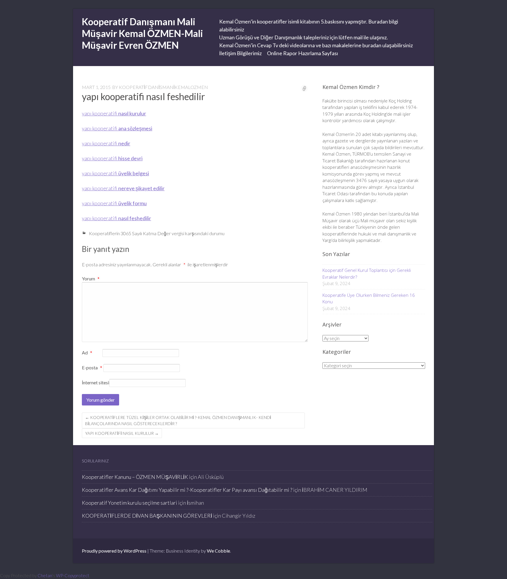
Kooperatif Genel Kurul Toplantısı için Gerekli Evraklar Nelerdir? (366, 273)
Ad (87, 353)
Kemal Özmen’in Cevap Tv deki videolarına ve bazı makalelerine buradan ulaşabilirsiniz (316, 45)
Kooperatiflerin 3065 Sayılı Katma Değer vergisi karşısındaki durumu (156, 233)
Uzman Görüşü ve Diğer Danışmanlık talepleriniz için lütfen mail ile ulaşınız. (303, 37)
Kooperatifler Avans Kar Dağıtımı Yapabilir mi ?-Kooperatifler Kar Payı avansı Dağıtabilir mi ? (187, 490)
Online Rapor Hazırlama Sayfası (302, 53)
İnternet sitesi (95, 382)
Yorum (90, 278)
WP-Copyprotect (72, 575)
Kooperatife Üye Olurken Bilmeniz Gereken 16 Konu (368, 298)
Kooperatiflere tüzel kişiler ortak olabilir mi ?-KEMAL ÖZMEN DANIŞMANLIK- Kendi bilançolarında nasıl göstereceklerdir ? (178, 420)
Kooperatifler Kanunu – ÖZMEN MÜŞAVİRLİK (135, 477)
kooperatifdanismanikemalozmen (163, 87)
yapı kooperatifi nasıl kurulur (122, 433)
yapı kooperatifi (114, 113)
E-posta (92, 368)
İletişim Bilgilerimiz (240, 53)
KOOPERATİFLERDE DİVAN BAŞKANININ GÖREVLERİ (147, 515)
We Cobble (218, 550)
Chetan (45, 575)
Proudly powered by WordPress (114, 550)
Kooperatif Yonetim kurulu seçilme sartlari (129, 502)
